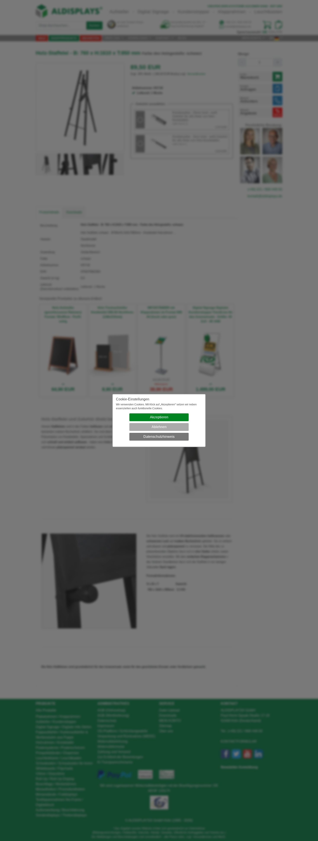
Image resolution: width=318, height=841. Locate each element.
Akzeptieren (159, 417)
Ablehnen (159, 427)
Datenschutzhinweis (159, 436)
